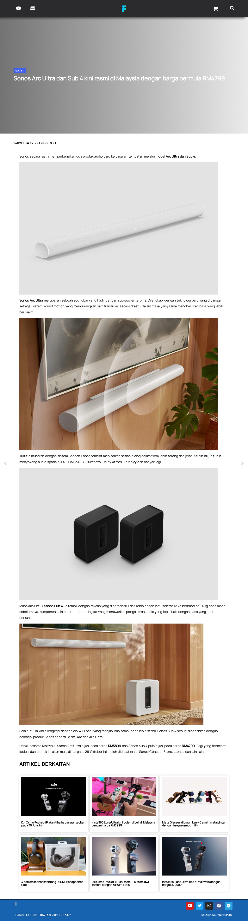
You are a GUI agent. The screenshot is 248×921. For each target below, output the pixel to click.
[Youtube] (190, 906)
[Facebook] (219, 906)
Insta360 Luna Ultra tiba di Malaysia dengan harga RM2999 (191, 883)
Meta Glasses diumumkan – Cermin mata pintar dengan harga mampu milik (193, 823)
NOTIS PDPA (225, 915)
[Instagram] (209, 906)
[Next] (184, 463)
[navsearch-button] (232, 9)
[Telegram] (228, 906)
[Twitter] (199, 906)
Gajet (20, 70)
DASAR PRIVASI (210, 915)
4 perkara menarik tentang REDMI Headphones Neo (52, 883)
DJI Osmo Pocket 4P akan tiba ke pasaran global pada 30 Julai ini (52, 823)
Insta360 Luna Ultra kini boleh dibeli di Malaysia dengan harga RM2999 (123, 823)
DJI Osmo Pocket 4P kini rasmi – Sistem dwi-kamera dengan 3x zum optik (121, 883)
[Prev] (64, 463)
